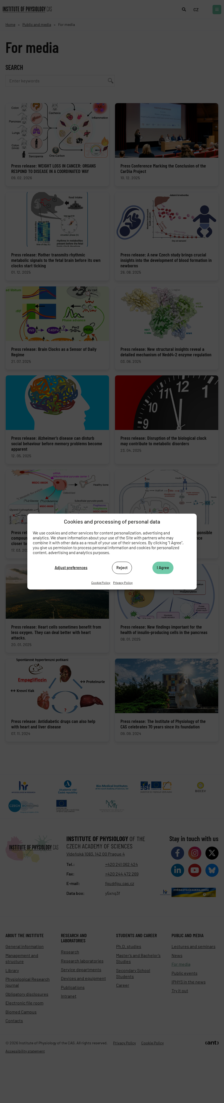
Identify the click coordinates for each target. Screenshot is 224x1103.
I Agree (163, 567)
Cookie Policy (100, 582)
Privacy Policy (123, 582)
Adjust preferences (71, 567)
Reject (122, 567)
